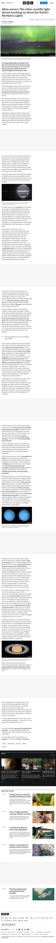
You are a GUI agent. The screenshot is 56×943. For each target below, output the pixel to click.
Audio (47, 918)
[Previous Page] (50, 755)
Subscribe (43, 3)
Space (4, 743)
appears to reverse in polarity (15, 347)
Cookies (32, 932)
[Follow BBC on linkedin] (25, 929)
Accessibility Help (39, 932)
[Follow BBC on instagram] (19, 929)
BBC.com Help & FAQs (26, 934)
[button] (3, 3)
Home (2, 918)
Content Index (35, 934)
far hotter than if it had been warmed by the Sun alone (15, 318)
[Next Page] (53, 755)
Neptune (7, 464)
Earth (43, 918)
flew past (19, 304)
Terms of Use (4, 932)
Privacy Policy (27, 932)
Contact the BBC (47, 932)
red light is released (8, 248)
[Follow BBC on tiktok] (22, 929)
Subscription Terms (12, 932)
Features (18, 743)
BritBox (26, 920)
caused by (19, 207)
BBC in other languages (7, 924)
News (6, 918)
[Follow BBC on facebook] (16, 929)
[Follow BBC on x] (13, 929)
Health (26, 918)
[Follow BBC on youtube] (28, 929)
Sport (10, 918)
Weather (15, 920)
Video (51, 918)
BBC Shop (20, 920)
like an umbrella (24, 487)
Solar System (11, 743)
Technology (21, 918)
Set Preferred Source (43, 934)
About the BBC (20, 932)
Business (15, 918)
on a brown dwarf (14, 596)
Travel (39, 918)
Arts (35, 918)
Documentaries (8, 920)
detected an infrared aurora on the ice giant (15, 92)
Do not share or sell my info (15, 934)
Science (4, 746)
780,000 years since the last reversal (13, 358)
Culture (31, 918)
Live (2, 920)
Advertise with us (4, 934)
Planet (24, 743)
